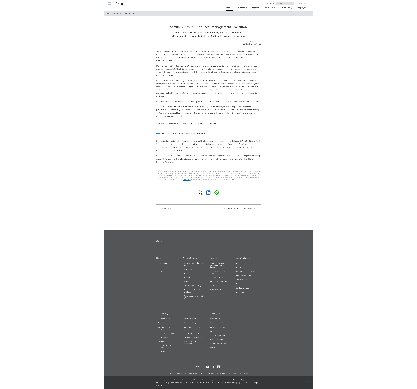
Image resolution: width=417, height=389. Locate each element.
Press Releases (123, 13)
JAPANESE (299, 3)
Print (161, 241)
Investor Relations (242, 258)
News (114, 13)
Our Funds (269, 4)
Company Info (214, 314)
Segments (212, 258)
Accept (255, 383)
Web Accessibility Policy (208, 373)
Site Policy (180, 373)
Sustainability (162, 314)
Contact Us (235, 373)
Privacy (171, 373)
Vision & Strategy (190, 258)
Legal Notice (223, 373)
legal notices (187, 179)
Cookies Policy (192, 373)
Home (107, 13)
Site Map (245, 373)
